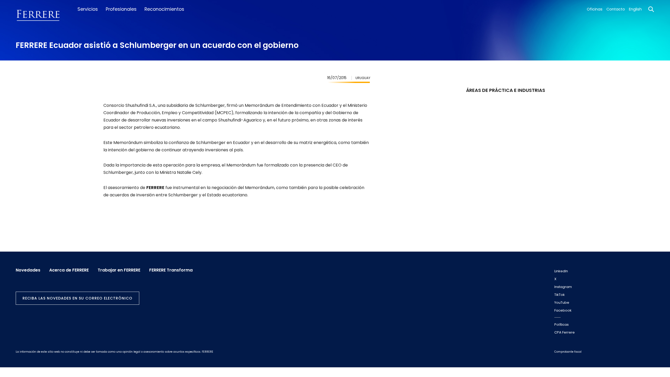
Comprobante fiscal (568, 352)
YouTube (561, 302)
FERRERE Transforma (171, 270)
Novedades (28, 270)
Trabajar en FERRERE (119, 270)
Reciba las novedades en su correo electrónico (77, 298)
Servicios (87, 9)
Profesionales (121, 9)
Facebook (563, 310)
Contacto (615, 9)
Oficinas (594, 9)
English (635, 9)
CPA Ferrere (564, 332)
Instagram (563, 286)
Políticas (561, 324)
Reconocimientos (164, 9)
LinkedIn (561, 271)
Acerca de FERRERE (69, 270)
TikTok (559, 294)
